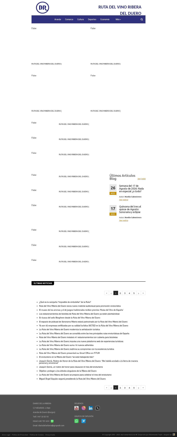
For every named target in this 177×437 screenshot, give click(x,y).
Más (118, 19)
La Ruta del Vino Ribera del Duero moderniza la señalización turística (69, 329)
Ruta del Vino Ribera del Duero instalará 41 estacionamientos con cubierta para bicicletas (78, 337)
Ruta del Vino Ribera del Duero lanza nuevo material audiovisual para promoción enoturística (80, 305)
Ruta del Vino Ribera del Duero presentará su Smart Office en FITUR (69, 353)
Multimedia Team (155, 435)
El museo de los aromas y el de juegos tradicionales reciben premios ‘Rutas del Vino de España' (81, 309)
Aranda (57, 19)
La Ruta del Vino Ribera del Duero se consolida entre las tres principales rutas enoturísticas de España (84, 333)
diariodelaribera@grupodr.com (51, 425)
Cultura (80, 19)
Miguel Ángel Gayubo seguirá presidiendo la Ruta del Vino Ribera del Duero (72, 378)
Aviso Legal (6, 435)
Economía (104, 19)
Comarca (69, 19)
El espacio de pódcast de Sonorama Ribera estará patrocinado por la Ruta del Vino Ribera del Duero (83, 321)
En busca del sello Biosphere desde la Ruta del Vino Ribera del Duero (69, 317)
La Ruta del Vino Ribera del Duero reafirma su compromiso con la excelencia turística (76, 349)
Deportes (92, 19)
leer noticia (123, 200)
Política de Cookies (37, 435)
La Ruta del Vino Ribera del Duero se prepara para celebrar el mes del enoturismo (75, 374)
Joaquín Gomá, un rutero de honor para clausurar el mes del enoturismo (71, 366)
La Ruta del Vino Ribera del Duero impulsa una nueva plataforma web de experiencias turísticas (81, 341)
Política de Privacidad (20, 435)
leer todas (141, 179)
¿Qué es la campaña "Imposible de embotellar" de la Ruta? (65, 302)
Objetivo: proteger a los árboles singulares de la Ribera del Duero (68, 370)
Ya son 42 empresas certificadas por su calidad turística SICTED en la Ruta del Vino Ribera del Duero (83, 325)
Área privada (50, 435)
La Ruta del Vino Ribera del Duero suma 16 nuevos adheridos (66, 345)
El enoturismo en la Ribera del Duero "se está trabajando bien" (66, 356)
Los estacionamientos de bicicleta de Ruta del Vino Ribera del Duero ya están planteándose (79, 313)
